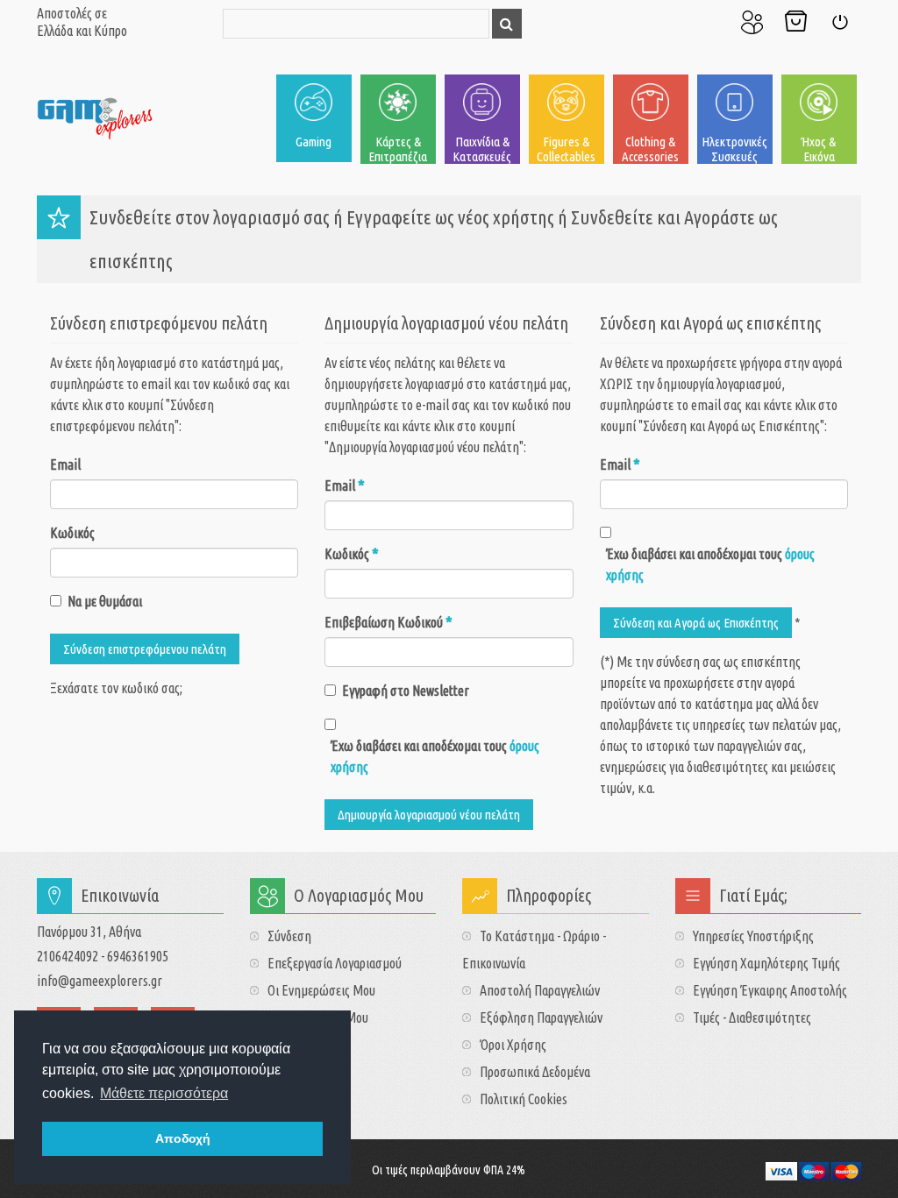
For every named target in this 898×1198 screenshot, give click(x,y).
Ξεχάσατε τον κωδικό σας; (116, 688)
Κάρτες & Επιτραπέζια (397, 149)
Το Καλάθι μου (795, 22)
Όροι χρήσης (513, 1045)
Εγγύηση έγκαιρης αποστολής (770, 990)
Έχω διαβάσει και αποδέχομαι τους (435, 756)
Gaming (313, 141)
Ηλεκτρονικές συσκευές (734, 149)
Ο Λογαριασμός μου (751, 22)
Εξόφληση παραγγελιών (541, 1017)
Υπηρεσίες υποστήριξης (753, 936)
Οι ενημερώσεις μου (321, 990)
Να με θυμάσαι (105, 601)
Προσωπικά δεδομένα (535, 1072)
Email (65, 464)
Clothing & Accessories (650, 149)
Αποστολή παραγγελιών (540, 990)
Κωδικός (72, 533)
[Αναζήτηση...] (507, 24)
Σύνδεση (839, 22)
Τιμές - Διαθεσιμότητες (752, 1017)
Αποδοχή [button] (182, 1138)
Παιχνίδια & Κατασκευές (482, 149)
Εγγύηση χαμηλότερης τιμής (766, 963)
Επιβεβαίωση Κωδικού (388, 623)
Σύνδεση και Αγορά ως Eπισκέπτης (696, 622)
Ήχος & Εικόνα (819, 149)
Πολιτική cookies (523, 1099)
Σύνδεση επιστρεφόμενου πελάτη (144, 649)
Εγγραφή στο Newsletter (405, 690)
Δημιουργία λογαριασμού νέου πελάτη (429, 814)
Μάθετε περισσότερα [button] (164, 1093)
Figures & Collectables (566, 149)
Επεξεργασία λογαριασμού (334, 963)
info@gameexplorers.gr (99, 981)
